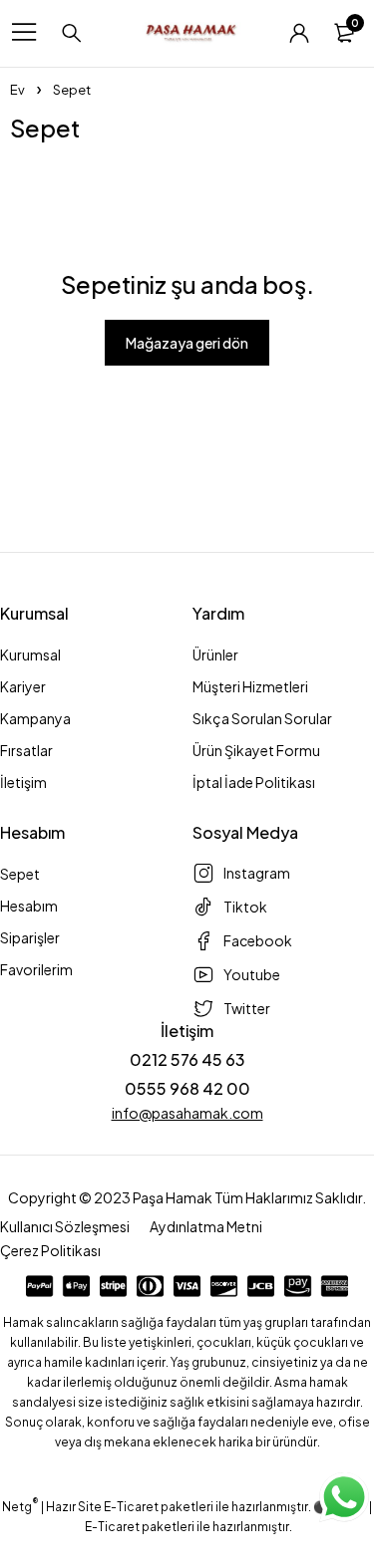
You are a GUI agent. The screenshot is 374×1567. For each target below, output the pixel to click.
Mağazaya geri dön (187, 343)
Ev (17, 90)
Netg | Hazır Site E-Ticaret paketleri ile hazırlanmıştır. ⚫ (166, 1506)
